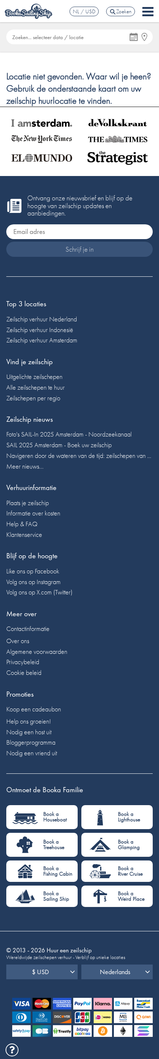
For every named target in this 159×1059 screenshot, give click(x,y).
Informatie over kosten (33, 513)
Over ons (17, 641)
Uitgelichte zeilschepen (34, 376)
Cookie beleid (23, 672)
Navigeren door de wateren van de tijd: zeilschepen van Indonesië (79, 455)
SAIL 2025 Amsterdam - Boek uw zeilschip (59, 445)
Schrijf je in (79, 249)
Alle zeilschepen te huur (35, 387)
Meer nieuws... (25, 466)
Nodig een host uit (28, 732)
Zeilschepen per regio (33, 398)
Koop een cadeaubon (33, 709)
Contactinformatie (28, 628)
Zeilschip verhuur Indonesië (39, 329)
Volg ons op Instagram (33, 581)
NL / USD (84, 11)
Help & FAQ (21, 524)
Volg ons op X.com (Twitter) (39, 592)
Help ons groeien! (28, 721)
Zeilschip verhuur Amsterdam (41, 340)
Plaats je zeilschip (27, 503)
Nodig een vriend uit (31, 753)
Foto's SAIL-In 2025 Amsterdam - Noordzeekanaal (69, 434)
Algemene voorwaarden (36, 651)
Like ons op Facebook (32, 571)
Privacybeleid (22, 662)
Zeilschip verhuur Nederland (41, 319)
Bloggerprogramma (30, 742)
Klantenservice (24, 534)
